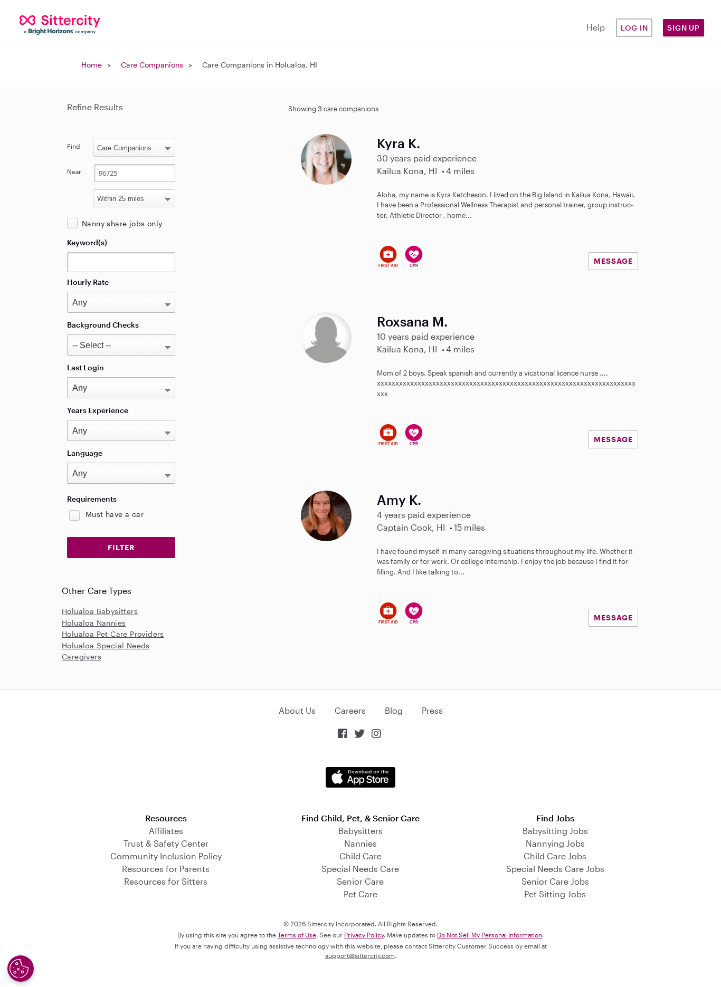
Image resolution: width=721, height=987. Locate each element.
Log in (634, 27)
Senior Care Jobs (555, 881)
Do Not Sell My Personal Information (489, 934)
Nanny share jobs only (122, 223)
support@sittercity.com (360, 955)
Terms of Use (297, 934)
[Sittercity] (60, 24)
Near (74, 171)
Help (595, 27)
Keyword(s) (87, 242)
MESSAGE (613, 260)
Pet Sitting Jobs (555, 894)
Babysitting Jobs (555, 831)
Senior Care (360, 881)
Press (432, 710)
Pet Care (360, 894)
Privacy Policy (364, 934)
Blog (394, 710)
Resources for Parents (166, 869)
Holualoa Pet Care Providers (113, 633)
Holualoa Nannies (94, 622)
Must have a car (115, 514)
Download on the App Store (360, 777)
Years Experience (97, 410)
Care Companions (152, 64)
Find (73, 146)
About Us (297, 710)
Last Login (85, 367)
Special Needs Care (360, 869)
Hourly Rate (88, 281)
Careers (350, 710)
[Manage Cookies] (20, 968)
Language (84, 452)
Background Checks (103, 324)
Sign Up (683, 27)
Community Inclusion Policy (166, 856)
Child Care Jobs (555, 856)
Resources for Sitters (165, 881)
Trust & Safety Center (166, 843)
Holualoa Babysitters (100, 611)
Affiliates (166, 831)
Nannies (360, 843)
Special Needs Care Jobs (555, 869)
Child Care (360, 856)
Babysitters (360, 831)
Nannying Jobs (555, 843)
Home (91, 64)
